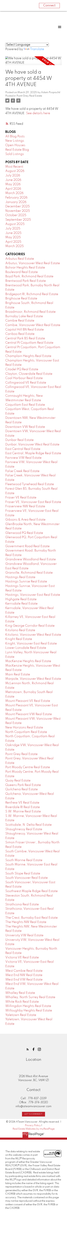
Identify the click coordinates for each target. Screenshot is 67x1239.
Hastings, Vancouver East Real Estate (32, 594)
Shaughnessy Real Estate (23, 829)
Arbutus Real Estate (19, 258)
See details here (38, 113)
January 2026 (15, 202)
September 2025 (18, 219)
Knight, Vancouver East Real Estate (31, 643)
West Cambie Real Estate (24, 970)
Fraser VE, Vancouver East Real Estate (33, 502)
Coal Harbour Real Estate (24, 378)
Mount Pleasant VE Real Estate (27, 701)
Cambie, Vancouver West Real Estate (32, 325)
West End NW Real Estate (23, 975)
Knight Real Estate (18, 639)
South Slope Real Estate (22, 873)
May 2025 (13, 237)
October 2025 (15, 215)
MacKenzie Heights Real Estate (28, 661)
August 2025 (15, 224)
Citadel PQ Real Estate (21, 369)
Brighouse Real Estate (21, 298)
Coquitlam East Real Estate (25, 404)
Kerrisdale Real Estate (21, 603)
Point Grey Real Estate (29, 96)
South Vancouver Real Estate (26, 877)
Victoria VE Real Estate (22, 957)
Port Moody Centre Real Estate (27, 767)
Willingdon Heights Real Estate (28, 1006)
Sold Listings (14, 154)
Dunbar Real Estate (19, 440)
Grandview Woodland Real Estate (30, 559)
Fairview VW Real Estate (23, 457)
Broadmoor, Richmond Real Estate (30, 311)
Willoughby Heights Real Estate (28, 1010)
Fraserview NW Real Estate (25, 506)
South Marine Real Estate (23, 860)
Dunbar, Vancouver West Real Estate (32, 444)
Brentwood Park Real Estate (25, 280)
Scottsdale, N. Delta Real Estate (28, 824)
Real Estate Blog (17, 149)
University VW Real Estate (24, 935)
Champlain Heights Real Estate (28, 356)
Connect (49, 5)
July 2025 (12, 228)
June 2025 (13, 233)
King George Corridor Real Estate (30, 625)
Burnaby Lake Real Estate (24, 316)
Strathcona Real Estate (22, 904)
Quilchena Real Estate (21, 789)
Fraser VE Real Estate (20, 497)
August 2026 (14, 171)
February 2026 (16, 197)
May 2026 (13, 184)
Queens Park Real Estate (23, 785)
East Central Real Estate (22, 449)
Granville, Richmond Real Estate (29, 572)
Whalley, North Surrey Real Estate (30, 997)
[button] (27, 1049)
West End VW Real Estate (24, 979)
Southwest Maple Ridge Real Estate (31, 891)
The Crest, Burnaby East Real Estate (31, 917)
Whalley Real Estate (20, 993)
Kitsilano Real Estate (20, 630)
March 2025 (14, 246)
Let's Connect (34, 1114)
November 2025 (17, 211)
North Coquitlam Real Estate (26, 732)
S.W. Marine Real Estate (23, 811)
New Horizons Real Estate (24, 727)
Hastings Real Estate (20, 577)
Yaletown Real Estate (20, 1015)
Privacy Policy (33, 1125)
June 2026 (13, 180)
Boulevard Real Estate (21, 272)
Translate (37, 49)
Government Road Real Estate (27, 546)
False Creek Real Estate (22, 471)
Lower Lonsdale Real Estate (25, 647)
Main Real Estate (17, 674)
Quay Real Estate (18, 780)
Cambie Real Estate (19, 320)
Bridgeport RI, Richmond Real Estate (31, 294)
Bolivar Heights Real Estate (25, 267)
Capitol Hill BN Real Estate (24, 329)
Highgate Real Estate (21, 599)
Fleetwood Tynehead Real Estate (29, 484)
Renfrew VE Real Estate (22, 802)
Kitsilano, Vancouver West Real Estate (33, 634)
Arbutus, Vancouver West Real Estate (32, 263)
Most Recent (14, 166)
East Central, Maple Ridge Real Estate (33, 453)
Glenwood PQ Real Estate (24, 533)
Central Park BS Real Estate (25, 338)
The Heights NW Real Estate (25, 922)
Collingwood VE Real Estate (25, 382)
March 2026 (14, 193)
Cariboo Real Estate (20, 334)
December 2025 (17, 206)
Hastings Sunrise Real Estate (26, 581)
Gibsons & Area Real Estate (25, 519)
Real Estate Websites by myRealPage (34, 1129)
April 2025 (13, 241)
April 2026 (13, 188)
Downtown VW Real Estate (25, 426)
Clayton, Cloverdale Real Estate (28, 373)
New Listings (14, 140)
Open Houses (15, 145)
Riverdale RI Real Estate (22, 807)
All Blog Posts (15, 136)
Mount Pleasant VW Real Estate (28, 714)
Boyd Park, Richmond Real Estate (29, 276)
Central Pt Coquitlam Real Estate (29, 342)
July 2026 (12, 175)
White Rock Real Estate (22, 1001)
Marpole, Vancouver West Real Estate (33, 678)
